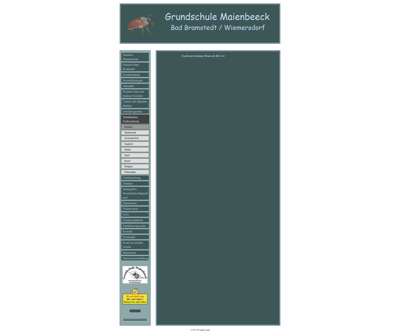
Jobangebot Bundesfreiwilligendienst (135, 193)
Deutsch (128, 126)
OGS (126, 214)
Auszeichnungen (133, 80)
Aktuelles (128, 86)
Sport (127, 155)
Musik (127, 149)
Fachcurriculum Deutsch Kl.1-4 (203, 55)
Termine (128, 183)
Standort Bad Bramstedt (131, 67)
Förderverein (130, 208)
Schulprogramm (132, 111)
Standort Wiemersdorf (130, 57)
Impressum (129, 252)
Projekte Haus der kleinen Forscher (133, 93)
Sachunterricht (131, 138)
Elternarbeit (130, 203)
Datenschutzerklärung (136, 258)
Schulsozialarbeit (133, 220)
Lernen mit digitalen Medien (135, 103)
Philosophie (130, 172)
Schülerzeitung (132, 177)
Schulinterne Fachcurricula (131, 119)
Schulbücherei (131, 74)
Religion (128, 166)
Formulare (129, 237)
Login (207, 330)
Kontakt (127, 231)
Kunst (127, 160)
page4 (202, 330)
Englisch (128, 143)
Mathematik (130, 132)
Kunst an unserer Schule (133, 245)
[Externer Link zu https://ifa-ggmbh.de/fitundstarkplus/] (135, 303)
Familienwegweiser (134, 225)
